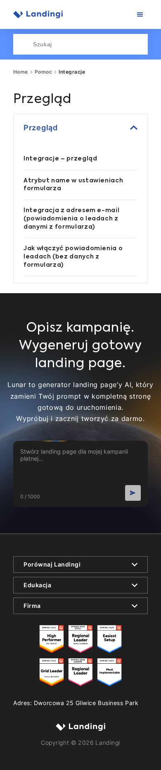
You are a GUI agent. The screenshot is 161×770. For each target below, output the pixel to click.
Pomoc (43, 71)
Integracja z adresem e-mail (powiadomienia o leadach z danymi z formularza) (71, 219)
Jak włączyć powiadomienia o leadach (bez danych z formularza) (73, 257)
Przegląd (41, 127)
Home (20, 71)
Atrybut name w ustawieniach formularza (73, 185)
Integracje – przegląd (60, 159)
